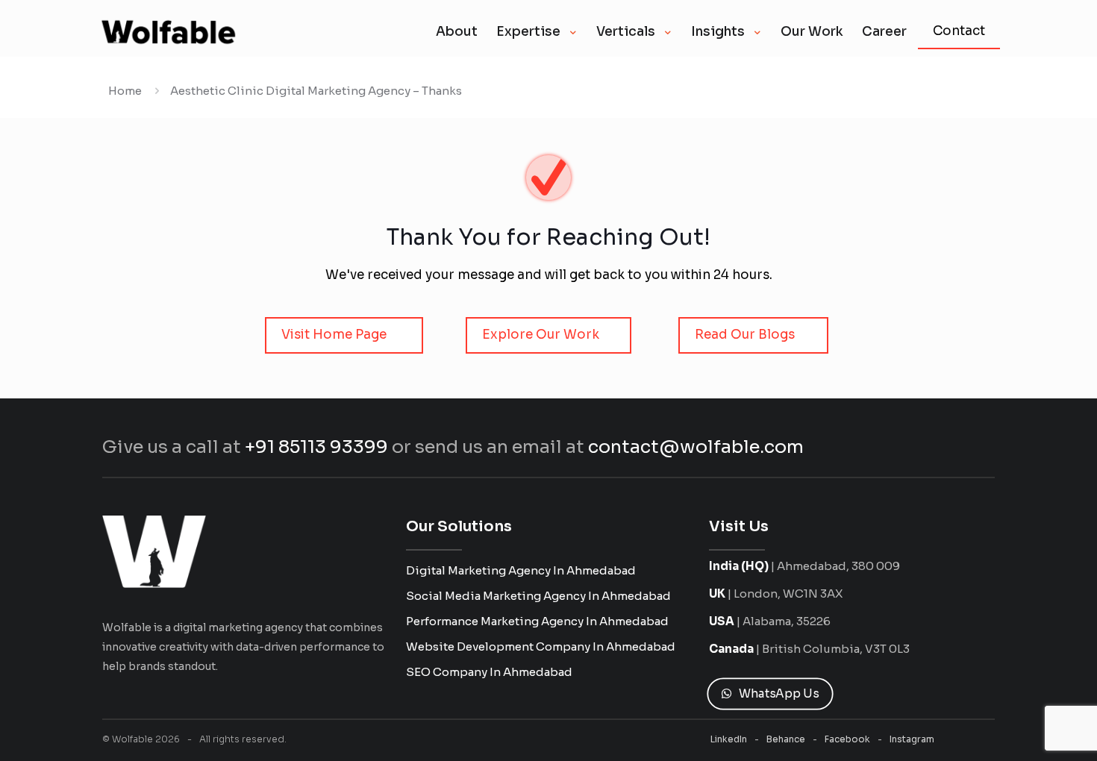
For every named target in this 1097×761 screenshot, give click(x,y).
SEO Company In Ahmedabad (489, 672)
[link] (154, 552)
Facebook (847, 739)
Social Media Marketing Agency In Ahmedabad (538, 596)
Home (125, 91)
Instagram (912, 739)
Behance (785, 739)
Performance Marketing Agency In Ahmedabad (537, 621)
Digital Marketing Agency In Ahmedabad (521, 570)
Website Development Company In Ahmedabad (540, 646)
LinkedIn (728, 739)
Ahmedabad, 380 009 (838, 566)
